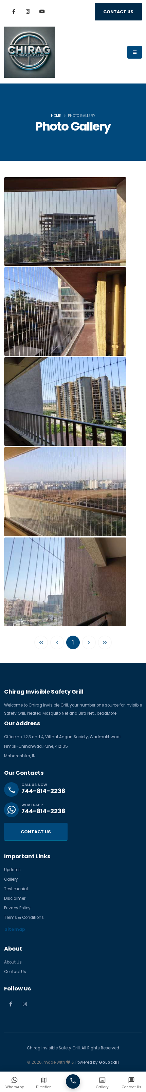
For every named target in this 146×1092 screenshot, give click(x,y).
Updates (12, 870)
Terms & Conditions (24, 917)
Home (56, 115)
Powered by (97, 1062)
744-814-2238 (43, 791)
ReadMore (106, 713)
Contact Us (15, 971)
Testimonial (16, 889)
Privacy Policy (17, 908)
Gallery (11, 879)
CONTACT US (118, 12)
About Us (13, 962)
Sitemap (14, 929)
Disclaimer (14, 898)
